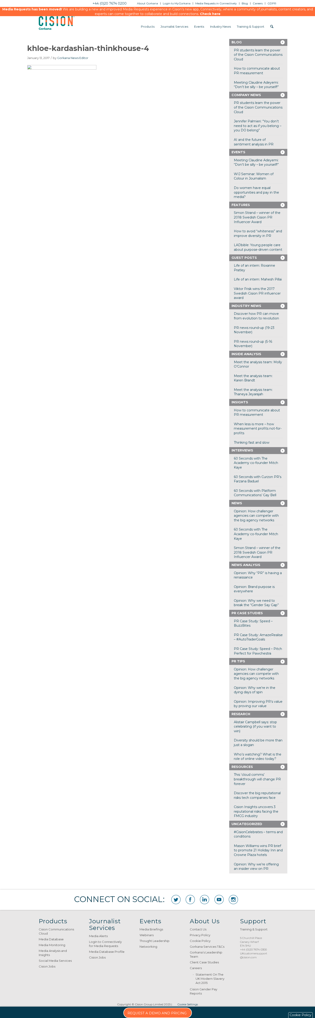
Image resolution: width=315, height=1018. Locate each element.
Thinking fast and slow (251, 442)
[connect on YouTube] (219, 899)
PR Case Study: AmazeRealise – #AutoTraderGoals (258, 637)
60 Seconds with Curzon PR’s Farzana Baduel (257, 479)
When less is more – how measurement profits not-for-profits (258, 428)
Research (241, 714)
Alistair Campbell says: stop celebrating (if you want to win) (255, 726)
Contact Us (198, 929)
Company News (246, 95)
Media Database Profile (107, 951)
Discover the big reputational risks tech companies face (257, 795)
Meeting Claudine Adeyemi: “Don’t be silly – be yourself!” (256, 84)
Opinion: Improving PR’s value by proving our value (258, 703)
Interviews (242, 450)
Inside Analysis (246, 354)
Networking (148, 946)
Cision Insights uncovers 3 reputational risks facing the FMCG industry (256, 811)
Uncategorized (247, 824)
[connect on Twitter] (176, 899)
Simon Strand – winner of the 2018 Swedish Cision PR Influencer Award (257, 217)
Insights (240, 402)
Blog (237, 42)
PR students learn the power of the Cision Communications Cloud (258, 54)
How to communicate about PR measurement (257, 70)
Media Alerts (98, 936)
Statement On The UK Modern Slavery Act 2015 (210, 979)
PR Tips (238, 661)
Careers (196, 968)
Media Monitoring (52, 945)
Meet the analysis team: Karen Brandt (253, 378)
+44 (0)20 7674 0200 (109, 3)
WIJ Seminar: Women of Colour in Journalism (253, 176)
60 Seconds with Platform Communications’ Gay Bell (255, 493)
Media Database (51, 939)
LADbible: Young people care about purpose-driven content (258, 247)
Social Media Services (55, 960)
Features (241, 205)
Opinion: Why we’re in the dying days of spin (254, 690)
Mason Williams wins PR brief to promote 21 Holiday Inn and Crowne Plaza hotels (258, 850)
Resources (242, 767)
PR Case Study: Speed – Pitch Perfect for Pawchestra (258, 651)
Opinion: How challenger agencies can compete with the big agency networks (256, 515)
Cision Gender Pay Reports (203, 991)
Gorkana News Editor (72, 58)
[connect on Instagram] (233, 899)
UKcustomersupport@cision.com (253, 955)
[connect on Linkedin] (204, 899)
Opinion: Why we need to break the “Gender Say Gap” (256, 603)
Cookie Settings (187, 1004)
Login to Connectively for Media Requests (105, 944)
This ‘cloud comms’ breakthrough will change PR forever (257, 779)
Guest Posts (244, 258)
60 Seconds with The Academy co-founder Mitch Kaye (256, 462)
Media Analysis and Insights (53, 953)
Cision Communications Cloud (56, 931)
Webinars (147, 935)
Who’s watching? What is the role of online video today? (257, 756)
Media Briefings (151, 929)
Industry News (246, 306)
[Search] (271, 26)
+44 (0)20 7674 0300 (253, 949)
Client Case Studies (204, 962)
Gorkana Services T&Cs (207, 946)
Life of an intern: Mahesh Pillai (258, 279)
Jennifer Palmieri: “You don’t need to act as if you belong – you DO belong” (257, 125)
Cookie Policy (200, 941)
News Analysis (246, 565)
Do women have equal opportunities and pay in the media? (256, 192)
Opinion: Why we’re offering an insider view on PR (256, 866)
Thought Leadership (154, 941)
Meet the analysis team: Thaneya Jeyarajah (253, 392)
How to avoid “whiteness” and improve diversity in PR (258, 233)
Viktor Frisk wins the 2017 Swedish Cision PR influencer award (257, 293)
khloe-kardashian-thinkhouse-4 (88, 48)
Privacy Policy (200, 935)
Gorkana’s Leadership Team (206, 954)
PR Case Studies (247, 613)
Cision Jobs (47, 966)
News (237, 503)
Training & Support (253, 929)
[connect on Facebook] (190, 899)
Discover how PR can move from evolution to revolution (256, 316)
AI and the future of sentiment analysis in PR (253, 142)
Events (238, 152)
